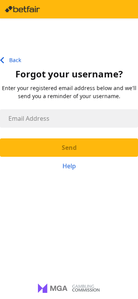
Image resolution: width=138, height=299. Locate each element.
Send (69, 147)
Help (69, 166)
